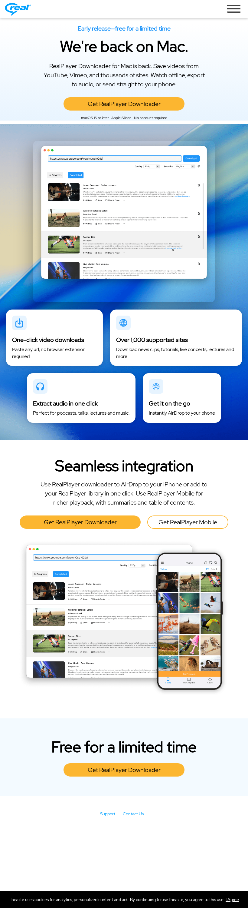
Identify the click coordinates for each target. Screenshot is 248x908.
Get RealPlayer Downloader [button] (124, 104)
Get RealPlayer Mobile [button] (187, 522)
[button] (232, 899)
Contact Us (133, 814)
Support (107, 814)
